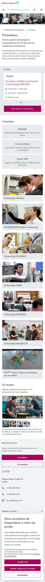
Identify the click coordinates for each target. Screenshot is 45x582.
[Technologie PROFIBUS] (40, 249)
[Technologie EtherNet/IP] (40, 336)
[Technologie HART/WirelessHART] (40, 278)
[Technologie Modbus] (40, 191)
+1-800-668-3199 (13, 494)
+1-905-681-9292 (13, 488)
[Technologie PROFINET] (40, 307)
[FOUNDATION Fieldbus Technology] (40, 220)
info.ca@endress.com (14, 500)
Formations (31, 30)
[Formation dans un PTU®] (40, 366)
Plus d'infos (6, 471)
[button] (22, 457)
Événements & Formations (14, 30)
